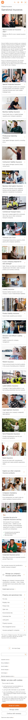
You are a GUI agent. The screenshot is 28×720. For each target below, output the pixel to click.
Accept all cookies (14, 705)
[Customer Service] (18, 2)
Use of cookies (4, 666)
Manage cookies (14, 709)
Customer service (5, 659)
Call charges (4, 673)
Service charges (4, 669)
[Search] (14, 2)
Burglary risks (6, 602)
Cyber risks (5, 609)
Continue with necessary (14, 713)
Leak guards (6, 620)
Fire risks (5, 599)
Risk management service (9, 626)
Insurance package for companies (11, 630)
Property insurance (7, 623)
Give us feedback (5, 663)
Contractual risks (7, 616)
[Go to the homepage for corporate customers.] (2, 2)
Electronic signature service (7, 676)
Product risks (6, 606)
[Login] (21, 2)
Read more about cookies (7, 717)
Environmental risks (8, 613)
